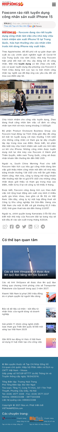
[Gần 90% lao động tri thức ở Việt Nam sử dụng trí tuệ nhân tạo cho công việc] (51, 343)
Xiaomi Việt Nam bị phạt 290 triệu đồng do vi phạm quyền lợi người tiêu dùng (22, 294)
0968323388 (29, 400)
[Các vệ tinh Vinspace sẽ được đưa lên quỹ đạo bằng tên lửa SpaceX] (29, 262)
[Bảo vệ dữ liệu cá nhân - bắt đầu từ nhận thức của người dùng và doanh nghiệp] (51, 312)
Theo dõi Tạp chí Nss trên (15, 26)
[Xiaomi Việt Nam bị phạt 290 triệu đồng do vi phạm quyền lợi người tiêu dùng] (51, 297)
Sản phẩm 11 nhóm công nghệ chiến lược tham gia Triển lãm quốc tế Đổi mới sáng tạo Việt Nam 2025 (22, 327)
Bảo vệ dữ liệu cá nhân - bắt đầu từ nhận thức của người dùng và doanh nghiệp (20, 311)
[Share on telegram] (43, 226)
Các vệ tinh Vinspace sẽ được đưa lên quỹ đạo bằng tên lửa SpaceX (26, 273)
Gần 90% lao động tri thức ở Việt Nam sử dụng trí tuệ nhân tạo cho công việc (22, 340)
